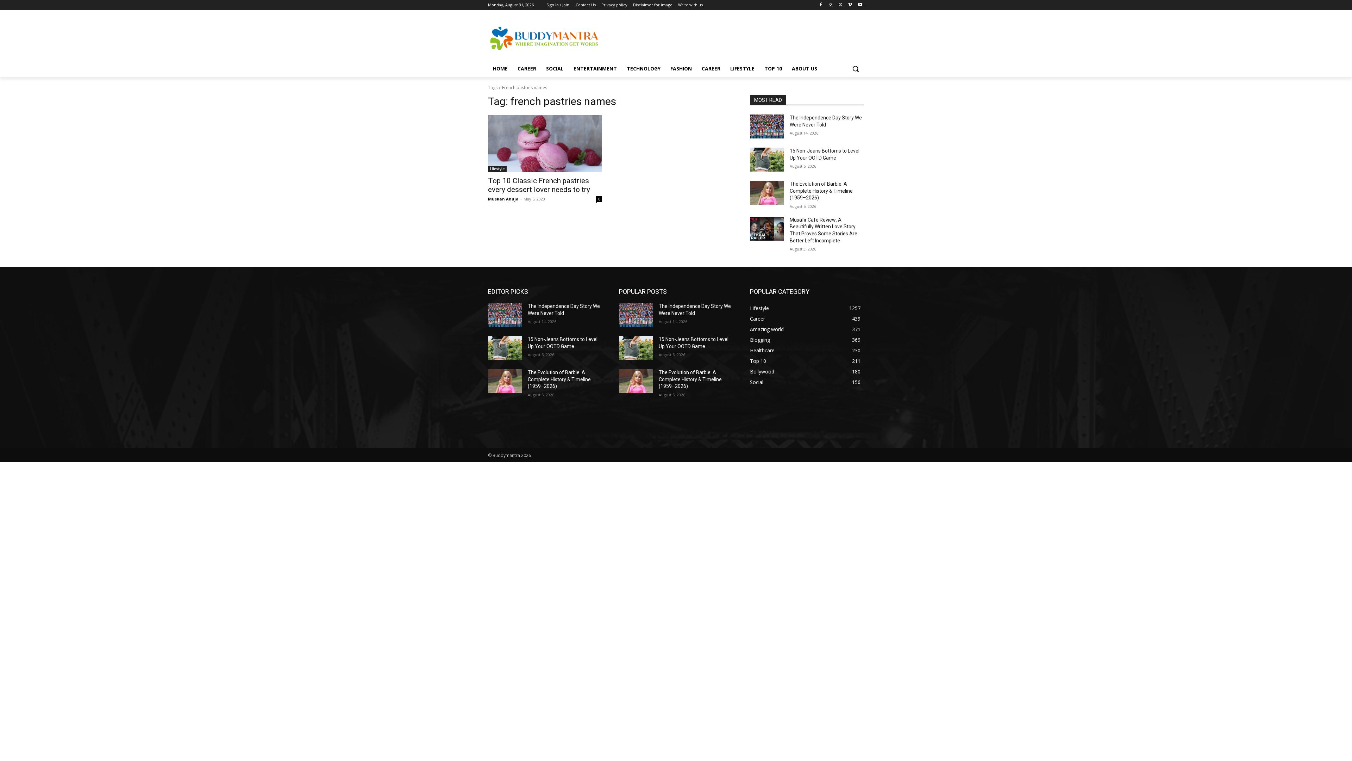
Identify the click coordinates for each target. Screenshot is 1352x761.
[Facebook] (821, 5)
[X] (841, 5)
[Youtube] (860, 5)
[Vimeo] (850, 5)
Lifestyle (497, 168)
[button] (855, 68)
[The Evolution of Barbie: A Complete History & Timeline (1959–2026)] (767, 193)
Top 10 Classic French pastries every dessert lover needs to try (539, 185)
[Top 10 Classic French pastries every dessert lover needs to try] (545, 143)
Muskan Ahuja (503, 199)
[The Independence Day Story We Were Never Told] (767, 126)
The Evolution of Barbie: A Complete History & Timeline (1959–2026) (821, 190)
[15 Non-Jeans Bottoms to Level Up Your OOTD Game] (767, 160)
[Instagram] (831, 5)
